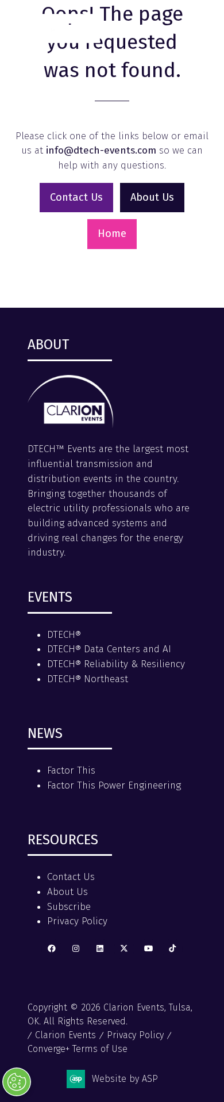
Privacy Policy (77, 921)
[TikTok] (172, 949)
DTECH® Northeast (87, 679)
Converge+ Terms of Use (78, 1048)
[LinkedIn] (100, 949)
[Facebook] (51, 949)
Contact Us (71, 877)
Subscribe (69, 907)
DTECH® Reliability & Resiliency (116, 664)
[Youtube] (148, 949)
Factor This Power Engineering (114, 785)
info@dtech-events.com (101, 150)
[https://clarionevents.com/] (71, 425)
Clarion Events (65, 1035)
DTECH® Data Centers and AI (109, 649)
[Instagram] (75, 949)
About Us (67, 892)
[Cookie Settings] (16, 1081)
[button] (200, 24)
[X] (124, 949)
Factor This (71, 770)
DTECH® (64, 635)
